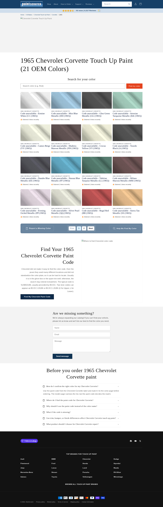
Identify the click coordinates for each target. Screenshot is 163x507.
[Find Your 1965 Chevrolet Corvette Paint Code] (112, 271)
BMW (54, 459)
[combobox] (117, 4)
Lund (85, 468)
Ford (53, 463)
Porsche (86, 472)
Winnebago (118, 477)
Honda (85, 463)
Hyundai (117, 463)
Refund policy (51, 501)
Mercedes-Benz (27, 472)
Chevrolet (86, 459)
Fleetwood (25, 463)
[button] (66, 4)
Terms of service (63, 501)
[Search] (129, 4)
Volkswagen (87, 477)
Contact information (88, 501)
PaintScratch (29, 502)
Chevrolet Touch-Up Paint (42, 15)
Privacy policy (40, 501)
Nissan (54, 472)
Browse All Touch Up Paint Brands (81, 484)
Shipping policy (75, 501)
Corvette (54, 15)
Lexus (54, 468)
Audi (22, 459)
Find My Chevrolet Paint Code (37, 297)
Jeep (22, 468)
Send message (62, 356)
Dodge (116, 459)
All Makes (29, 15)
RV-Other (117, 472)
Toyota (54, 477)
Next (91, 228)
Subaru (23, 477)
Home (22, 15)
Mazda (116, 468)
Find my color (134, 86)
